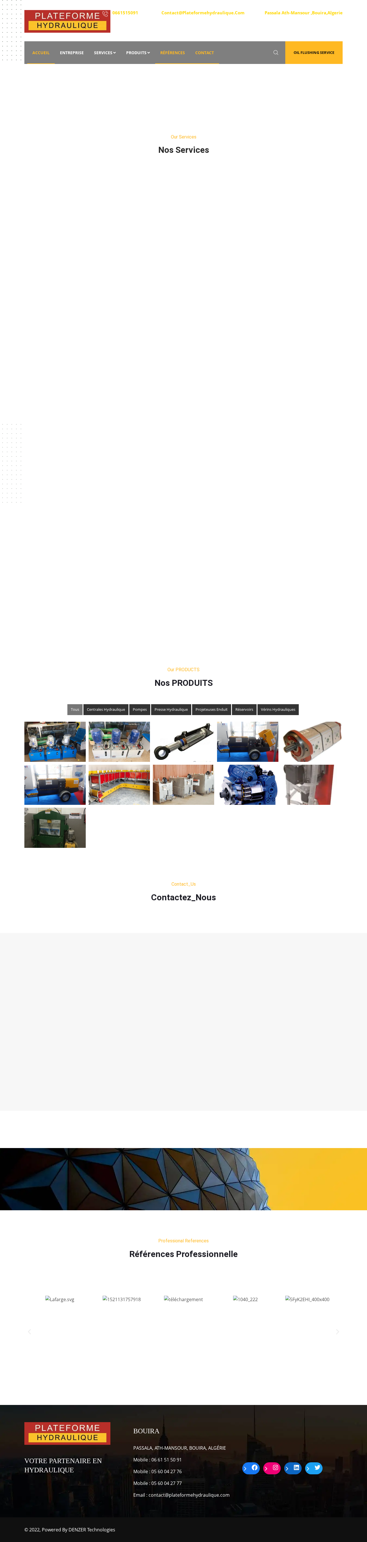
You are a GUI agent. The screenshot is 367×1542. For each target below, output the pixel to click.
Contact (204, 52)
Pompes (140, 709)
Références (172, 52)
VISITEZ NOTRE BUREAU (304, 15)
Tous (75, 709)
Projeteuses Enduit (212, 709)
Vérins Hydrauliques (278, 709)
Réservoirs (244, 709)
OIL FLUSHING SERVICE (314, 52)
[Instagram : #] (272, 1468)
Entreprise (72, 52)
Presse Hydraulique (171, 709)
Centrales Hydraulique (106, 709)
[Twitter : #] (314, 1468)
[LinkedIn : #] (293, 1468)
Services (103, 52)
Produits (136, 52)
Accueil (41, 52)
